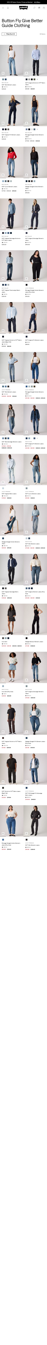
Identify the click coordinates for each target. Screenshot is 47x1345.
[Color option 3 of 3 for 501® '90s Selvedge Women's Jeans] (8, 438)
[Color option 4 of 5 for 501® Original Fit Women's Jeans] (34, 438)
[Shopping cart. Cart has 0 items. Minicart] (44, 7)
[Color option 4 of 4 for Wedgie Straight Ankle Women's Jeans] (34, 181)
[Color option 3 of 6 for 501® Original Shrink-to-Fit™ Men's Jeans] (31, 79)
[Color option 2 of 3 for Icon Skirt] (5, 638)
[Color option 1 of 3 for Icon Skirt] (3, 638)
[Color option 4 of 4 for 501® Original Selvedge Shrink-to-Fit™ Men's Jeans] (11, 233)
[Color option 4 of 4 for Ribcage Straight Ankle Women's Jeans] (34, 386)
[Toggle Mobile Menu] (3, 7)
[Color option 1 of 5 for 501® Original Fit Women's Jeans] (26, 438)
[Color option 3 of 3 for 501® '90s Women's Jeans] (8, 386)
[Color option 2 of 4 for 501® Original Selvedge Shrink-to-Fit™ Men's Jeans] (5, 233)
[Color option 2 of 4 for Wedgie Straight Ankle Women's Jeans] (29, 181)
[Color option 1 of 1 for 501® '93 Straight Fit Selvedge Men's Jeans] (26, 788)
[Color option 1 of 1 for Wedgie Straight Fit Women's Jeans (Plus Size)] (26, 738)
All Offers (37, 2)
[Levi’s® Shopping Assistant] (39, 7)
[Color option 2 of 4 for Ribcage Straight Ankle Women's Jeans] (29, 386)
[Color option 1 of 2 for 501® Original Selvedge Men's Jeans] (3, 588)
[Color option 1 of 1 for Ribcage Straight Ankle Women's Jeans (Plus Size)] (26, 284)
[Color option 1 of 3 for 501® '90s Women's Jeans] (3, 386)
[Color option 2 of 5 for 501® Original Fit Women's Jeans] (29, 438)
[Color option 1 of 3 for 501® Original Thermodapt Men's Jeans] (3, 284)
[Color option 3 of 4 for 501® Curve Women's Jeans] (8, 181)
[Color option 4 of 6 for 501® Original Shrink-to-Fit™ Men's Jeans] (34, 79)
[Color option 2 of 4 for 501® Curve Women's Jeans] (5, 181)
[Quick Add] (3, 73)
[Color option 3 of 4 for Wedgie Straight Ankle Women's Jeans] (31, 181)
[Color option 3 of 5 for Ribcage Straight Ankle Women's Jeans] (31, 129)
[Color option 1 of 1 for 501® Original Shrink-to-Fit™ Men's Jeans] (3, 738)
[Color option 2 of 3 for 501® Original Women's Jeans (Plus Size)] (29, 588)
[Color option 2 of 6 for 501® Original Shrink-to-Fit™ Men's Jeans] (29, 79)
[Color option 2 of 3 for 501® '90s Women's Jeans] (5, 386)
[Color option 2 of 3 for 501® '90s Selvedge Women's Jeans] (5, 438)
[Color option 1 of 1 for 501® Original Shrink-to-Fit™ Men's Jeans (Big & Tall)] (3, 336)
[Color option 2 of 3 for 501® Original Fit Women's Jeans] (5, 129)
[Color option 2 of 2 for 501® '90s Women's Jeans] (5, 79)
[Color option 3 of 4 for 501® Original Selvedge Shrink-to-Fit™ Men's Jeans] (8, 233)
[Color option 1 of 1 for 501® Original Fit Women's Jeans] (26, 336)
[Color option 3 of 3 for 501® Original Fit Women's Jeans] (8, 129)
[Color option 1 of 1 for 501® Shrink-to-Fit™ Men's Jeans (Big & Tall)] (3, 788)
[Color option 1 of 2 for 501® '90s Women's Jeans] (3, 79)
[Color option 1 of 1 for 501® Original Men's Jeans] (3, 488)
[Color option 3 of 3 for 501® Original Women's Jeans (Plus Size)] (31, 588)
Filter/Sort (10, 34)
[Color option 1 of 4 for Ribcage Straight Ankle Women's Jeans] (26, 386)
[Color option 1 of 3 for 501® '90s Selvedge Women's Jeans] (3, 438)
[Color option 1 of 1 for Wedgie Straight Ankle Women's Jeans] (3, 538)
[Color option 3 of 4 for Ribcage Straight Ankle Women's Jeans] (31, 386)
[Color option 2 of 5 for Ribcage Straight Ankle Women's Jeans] (29, 129)
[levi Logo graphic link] (23, 8)
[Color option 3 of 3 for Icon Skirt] (8, 638)
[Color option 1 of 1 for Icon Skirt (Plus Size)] (3, 686)
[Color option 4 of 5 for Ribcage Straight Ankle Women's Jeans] (34, 129)
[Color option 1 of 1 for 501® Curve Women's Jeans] (26, 488)
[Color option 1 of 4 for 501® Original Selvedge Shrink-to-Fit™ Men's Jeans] (3, 233)
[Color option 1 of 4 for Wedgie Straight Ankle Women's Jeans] (26, 181)
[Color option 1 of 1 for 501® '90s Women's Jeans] (26, 839)
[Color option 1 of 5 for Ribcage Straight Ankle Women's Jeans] (26, 129)
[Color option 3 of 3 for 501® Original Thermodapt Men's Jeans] (8, 284)
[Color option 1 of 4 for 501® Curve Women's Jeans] (3, 181)
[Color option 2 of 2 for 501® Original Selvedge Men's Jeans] (5, 588)
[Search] (34, 7)
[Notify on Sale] (8, 7)
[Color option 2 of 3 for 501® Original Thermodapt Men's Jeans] (5, 284)
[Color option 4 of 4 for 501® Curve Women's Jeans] (11, 181)
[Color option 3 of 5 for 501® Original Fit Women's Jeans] (31, 438)
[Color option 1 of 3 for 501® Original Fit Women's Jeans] (3, 129)
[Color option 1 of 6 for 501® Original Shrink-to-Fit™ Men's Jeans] (26, 79)
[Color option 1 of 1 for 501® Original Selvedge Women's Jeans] (26, 233)
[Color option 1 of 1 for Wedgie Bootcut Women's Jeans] (26, 638)
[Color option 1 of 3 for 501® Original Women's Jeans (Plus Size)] (26, 588)
